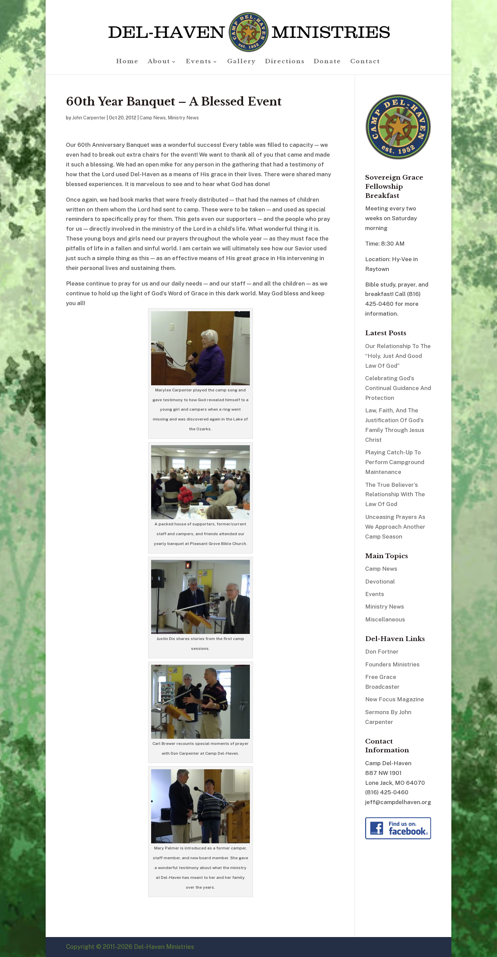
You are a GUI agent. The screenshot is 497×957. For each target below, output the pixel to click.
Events (198, 62)
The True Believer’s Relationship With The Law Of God (395, 494)
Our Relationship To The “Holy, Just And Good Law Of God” (398, 356)
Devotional (380, 581)
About (159, 62)
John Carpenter (88, 117)
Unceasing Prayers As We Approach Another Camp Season (395, 527)
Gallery (241, 62)
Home (127, 62)
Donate (327, 62)
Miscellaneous (385, 619)
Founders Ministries (392, 664)
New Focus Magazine (394, 699)
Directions (285, 62)
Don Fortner (382, 651)
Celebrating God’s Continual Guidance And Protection (398, 388)
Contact (365, 62)
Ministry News (183, 117)
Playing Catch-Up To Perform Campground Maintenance (394, 462)
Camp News (153, 117)
